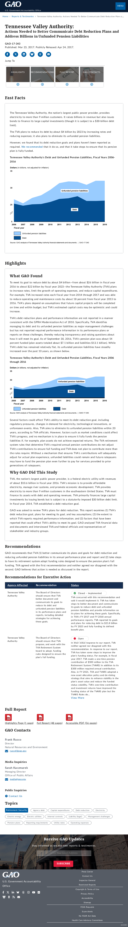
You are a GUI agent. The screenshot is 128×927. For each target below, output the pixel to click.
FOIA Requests (87, 907)
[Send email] (50, 54)
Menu (120, 6)
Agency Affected (17, 585)
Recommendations (42, 72)
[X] (17, 54)
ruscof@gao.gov (18, 751)
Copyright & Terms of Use (87, 889)
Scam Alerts (87, 912)
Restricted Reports (87, 885)
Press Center (87, 872)
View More (77, 698)
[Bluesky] (33, 54)
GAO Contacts (91, 72)
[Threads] (41, 54)
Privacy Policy (87, 894)
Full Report (67, 72)
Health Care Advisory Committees (87, 920)
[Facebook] (8, 54)
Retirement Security (16, 810)
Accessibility (87, 898)
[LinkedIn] (25, 54)
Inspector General (87, 880)
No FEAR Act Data (87, 916)
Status (75, 585)
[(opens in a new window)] (3, 892)
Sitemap (87, 902)
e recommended (33, 147)
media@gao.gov (18, 779)
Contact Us (15, 796)
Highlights (18, 72)
